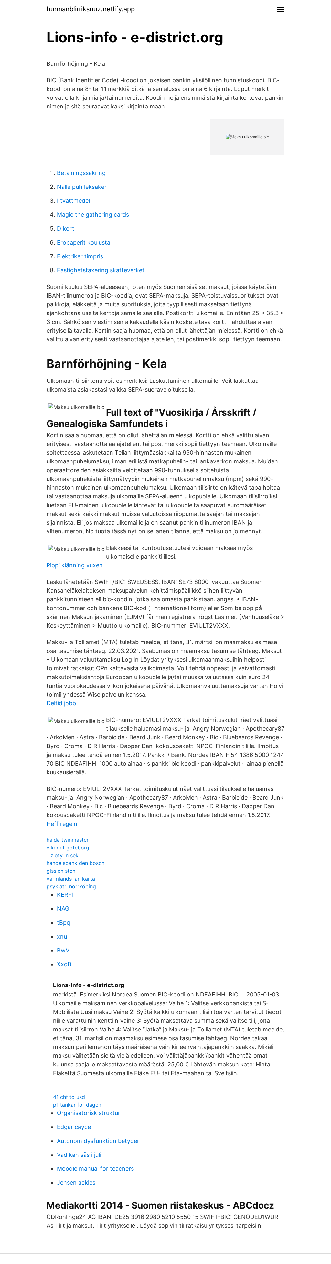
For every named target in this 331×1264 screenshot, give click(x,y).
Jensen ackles (76, 1182)
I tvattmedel (73, 200)
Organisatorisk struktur (88, 1113)
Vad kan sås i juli (79, 1154)
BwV (63, 950)
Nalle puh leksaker (82, 186)
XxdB (64, 964)
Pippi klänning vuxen (75, 565)
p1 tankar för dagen (77, 1104)
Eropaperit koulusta (83, 242)
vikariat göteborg (68, 847)
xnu (62, 936)
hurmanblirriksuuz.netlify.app (91, 9)
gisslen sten (61, 871)
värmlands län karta (71, 878)
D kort (65, 228)
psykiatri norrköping (71, 886)
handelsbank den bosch (75, 863)
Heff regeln (62, 823)
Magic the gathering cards (93, 214)
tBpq (63, 922)
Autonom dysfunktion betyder (98, 1140)
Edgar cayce (74, 1126)
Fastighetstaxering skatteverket (100, 270)
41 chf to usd (69, 1097)
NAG (63, 908)
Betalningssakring (81, 172)
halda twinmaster (68, 840)
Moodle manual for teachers (95, 1168)
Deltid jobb (61, 703)
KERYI (65, 894)
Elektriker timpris (80, 256)
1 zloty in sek (63, 855)
